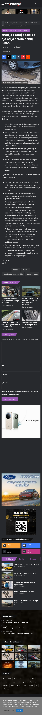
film (21, 678)
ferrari (15, 678)
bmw (9, 678)
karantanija (6, 682)
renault (37, 682)
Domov (5, 26)
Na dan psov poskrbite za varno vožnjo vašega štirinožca (10, 301)
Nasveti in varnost (14, 26)
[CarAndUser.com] (13, 3)
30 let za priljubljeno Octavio (25, 573)
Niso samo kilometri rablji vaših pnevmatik (30, 324)
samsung (5, 685)
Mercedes (15, 682)
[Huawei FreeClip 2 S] (21, 664)
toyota (31, 685)
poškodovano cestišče (14, 274)
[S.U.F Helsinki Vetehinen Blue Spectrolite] (7, 585)
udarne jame (33, 274)
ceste (16, 270)
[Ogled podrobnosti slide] (21, 11)
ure (36, 685)
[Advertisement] (21, 455)
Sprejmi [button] (19, 710)
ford (26, 678)
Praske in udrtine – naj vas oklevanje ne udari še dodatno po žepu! (11, 325)
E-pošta (5, 374)
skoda (12, 685)
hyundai (32, 678)
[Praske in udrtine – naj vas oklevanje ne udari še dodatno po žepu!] (11, 315)
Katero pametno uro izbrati (24, 592)
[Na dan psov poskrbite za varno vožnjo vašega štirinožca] (11, 291)
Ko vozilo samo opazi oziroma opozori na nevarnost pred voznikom (30, 302)
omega (22, 682)
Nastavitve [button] (6, 710)
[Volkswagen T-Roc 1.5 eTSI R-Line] (7, 567)
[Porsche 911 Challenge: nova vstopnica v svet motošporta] (34, 656)
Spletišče (5, 383)
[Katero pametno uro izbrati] (7, 594)
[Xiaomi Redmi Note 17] (8, 664)
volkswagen (6, 689)
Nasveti (23, 26)
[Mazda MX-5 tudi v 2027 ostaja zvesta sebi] (7, 603)
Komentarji (33, 559)
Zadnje (21, 559)
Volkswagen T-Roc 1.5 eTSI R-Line (26, 564)
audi (4, 678)
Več (13, 710)
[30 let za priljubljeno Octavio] (7, 576)
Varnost (26, 30)
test (25, 685)
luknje (26, 270)
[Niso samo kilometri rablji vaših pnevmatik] (31, 315)
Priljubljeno (9, 559)
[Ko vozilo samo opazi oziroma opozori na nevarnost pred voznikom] (31, 291)
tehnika (19, 685)
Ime (3, 365)
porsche (29, 682)
